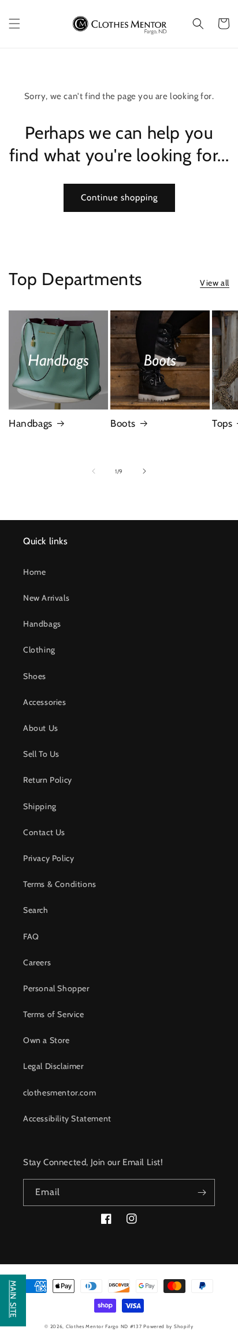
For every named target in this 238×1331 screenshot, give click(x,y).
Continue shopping (119, 197)
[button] (14, 23)
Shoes (34, 676)
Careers (37, 962)
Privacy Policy (48, 858)
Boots (123, 423)
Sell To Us (41, 754)
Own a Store (46, 1040)
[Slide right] (144, 471)
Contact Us (44, 832)
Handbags (31, 423)
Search (36, 910)
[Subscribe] (201, 1192)
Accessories (44, 702)
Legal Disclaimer (53, 1066)
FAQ (31, 936)
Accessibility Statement (67, 1118)
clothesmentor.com (59, 1092)
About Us (40, 728)
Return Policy (47, 780)
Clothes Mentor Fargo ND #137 (104, 1326)
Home (34, 572)
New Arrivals (46, 598)
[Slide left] (93, 471)
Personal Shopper (56, 988)
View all (214, 283)
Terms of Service (53, 1014)
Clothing (39, 649)
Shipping (40, 806)
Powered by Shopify (168, 1326)
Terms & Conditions (59, 884)
